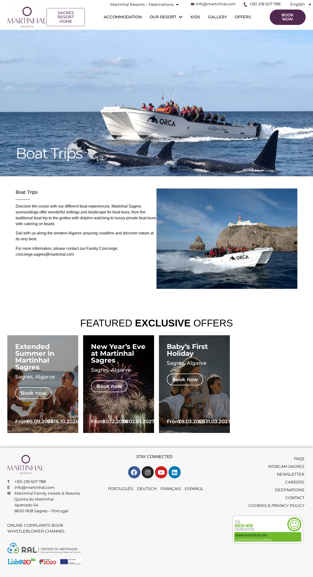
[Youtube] (161, 472)
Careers (294, 482)
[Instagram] (148, 472)
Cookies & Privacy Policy (276, 505)
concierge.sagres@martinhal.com (45, 254)
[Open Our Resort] (180, 17)
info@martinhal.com (216, 4)
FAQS (299, 458)
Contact (294, 497)
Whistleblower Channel (36, 531)
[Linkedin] (174, 472)
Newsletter (290, 474)
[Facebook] (134, 472)
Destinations (289, 490)
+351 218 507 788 (264, 4)
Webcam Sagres (286, 466)
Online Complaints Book (35, 525)
